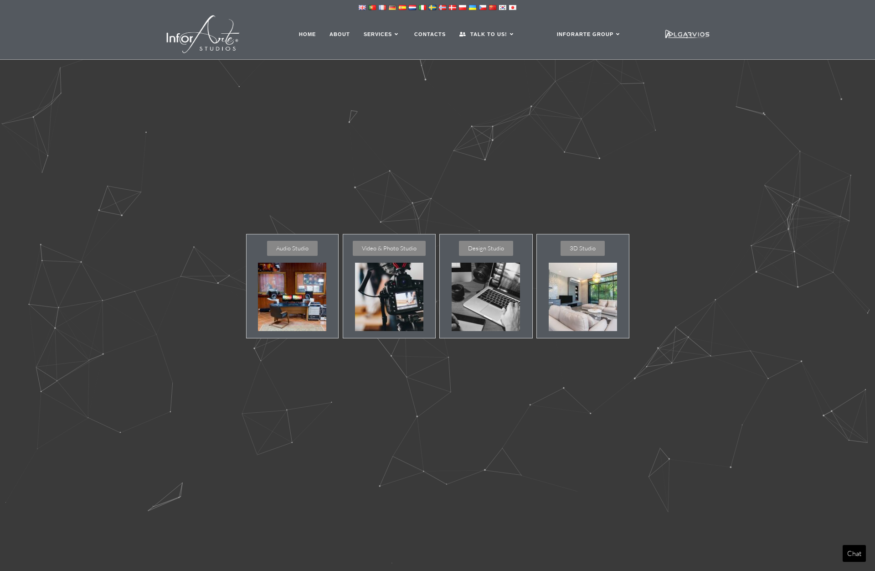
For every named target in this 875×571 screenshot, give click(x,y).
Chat (854, 553)
